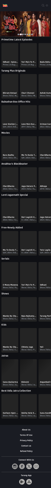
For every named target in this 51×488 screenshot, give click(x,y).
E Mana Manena (10, 285)
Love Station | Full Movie (10, 124)
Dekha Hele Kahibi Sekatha (29, 413)
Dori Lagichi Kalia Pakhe (29, 217)
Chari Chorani (27, 93)
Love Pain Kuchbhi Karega (29, 124)
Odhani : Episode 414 (10, 62)
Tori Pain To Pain (29, 285)
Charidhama (8, 186)
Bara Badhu (8, 155)
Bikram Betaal (10, 93)
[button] (18, 34)
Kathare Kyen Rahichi (10, 413)
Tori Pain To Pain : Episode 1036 (29, 62)
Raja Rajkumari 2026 (29, 316)
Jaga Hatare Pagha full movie (29, 186)
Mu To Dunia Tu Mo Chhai (29, 155)
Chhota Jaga (27, 347)
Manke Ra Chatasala (10, 316)
